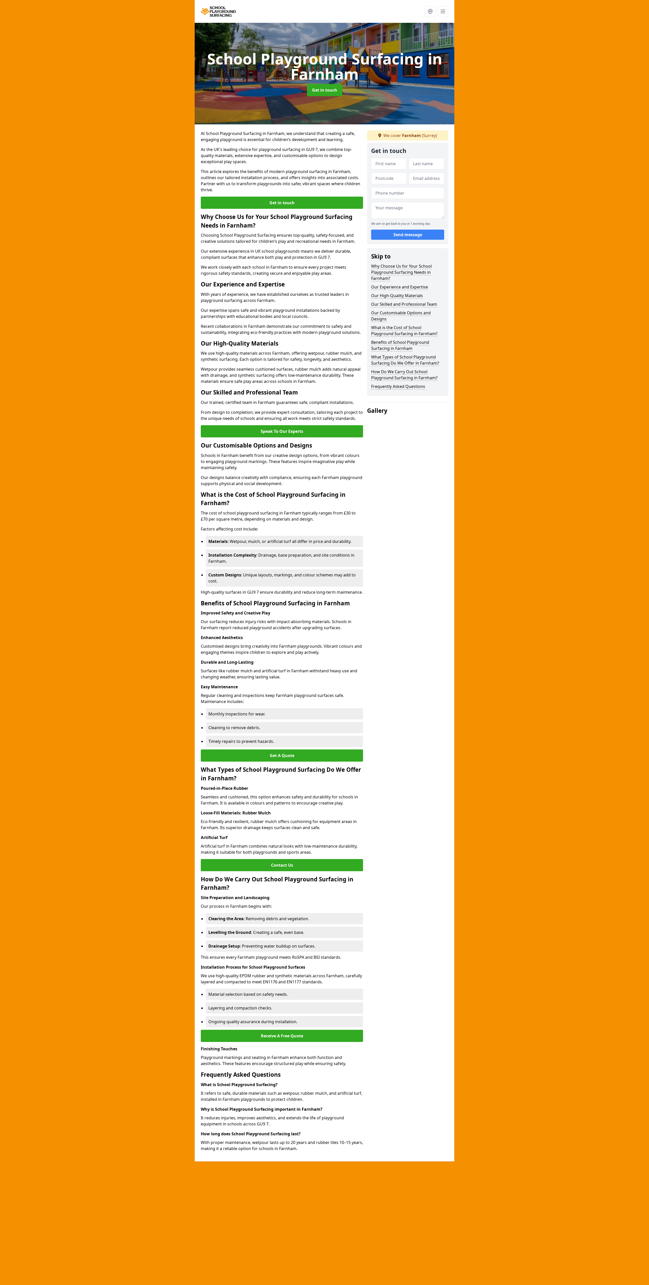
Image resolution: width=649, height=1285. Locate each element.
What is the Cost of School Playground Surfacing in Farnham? (404, 330)
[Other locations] (430, 11)
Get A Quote (282, 755)
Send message (407, 234)
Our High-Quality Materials (397, 295)
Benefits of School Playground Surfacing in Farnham (400, 345)
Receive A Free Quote (282, 1036)
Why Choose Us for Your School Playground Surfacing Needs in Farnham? (401, 272)
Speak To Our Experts (282, 431)
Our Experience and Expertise (399, 287)
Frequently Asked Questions (398, 386)
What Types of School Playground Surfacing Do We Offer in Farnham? (405, 360)
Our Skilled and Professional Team (404, 304)
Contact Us (282, 865)
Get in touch (324, 90)
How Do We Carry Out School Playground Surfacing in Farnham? (404, 375)
